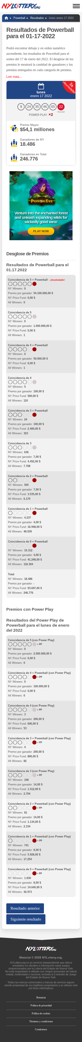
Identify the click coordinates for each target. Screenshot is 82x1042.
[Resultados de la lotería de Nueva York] (21, 6)
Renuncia (41, 997)
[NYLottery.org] (6, 18)
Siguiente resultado (26, 919)
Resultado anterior (25, 908)
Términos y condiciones (41, 1021)
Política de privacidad (41, 1005)
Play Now (41, 231)
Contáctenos (41, 1029)
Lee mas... (14, 76)
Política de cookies (41, 1013)
